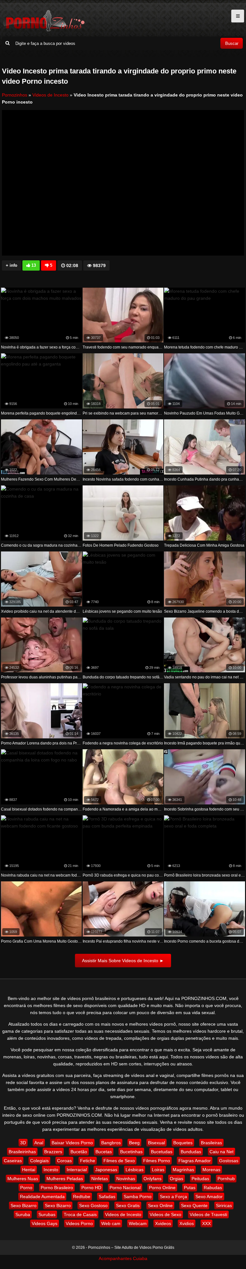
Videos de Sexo (165, 1214)
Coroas (64, 1160)
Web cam (110, 1223)
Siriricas (224, 1205)
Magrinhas (183, 1169)
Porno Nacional (125, 1187)
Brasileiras (211, 1142)
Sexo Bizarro (24, 1205)
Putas (189, 1187)
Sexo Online (160, 1205)
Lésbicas (135, 1169)
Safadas (107, 1196)
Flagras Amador (194, 1160)
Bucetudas (161, 1151)
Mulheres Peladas (64, 1178)
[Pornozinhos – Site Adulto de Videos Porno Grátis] (43, 30)
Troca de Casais (80, 1214)
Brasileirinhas (22, 1151)
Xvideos (163, 1223)
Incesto (51, 1169)
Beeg (134, 1142)
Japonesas (106, 1169)
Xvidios (186, 1223)
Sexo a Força (173, 1196)
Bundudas (191, 1151)
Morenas (211, 1169)
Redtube (81, 1196)
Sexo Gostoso (93, 1205)
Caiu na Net (221, 1151)
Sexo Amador (209, 1196)
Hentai (28, 1169)
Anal (38, 1142)
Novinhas (125, 1178)
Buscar (231, 43)
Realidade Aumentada (42, 1196)
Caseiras (13, 1160)
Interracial (77, 1169)
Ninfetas (99, 1178)
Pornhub (226, 1178)
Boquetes (183, 1142)
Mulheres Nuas (22, 1178)
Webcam (138, 1223)
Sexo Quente (194, 1205)
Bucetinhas (131, 1151)
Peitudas (200, 1178)
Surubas (46, 1214)
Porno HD (91, 1187)
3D (23, 1142)
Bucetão (78, 1151)
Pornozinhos (14, 94)
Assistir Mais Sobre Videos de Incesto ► (123, 960)
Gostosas (228, 1160)
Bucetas (103, 1151)
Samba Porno (138, 1196)
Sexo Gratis (128, 1205)
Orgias (176, 1178)
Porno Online (162, 1187)
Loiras (158, 1169)
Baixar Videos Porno (72, 1142)
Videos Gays (44, 1223)
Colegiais (39, 1160)
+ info (11, 265)
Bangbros (111, 1142)
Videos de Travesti (208, 1214)
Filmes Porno (156, 1160)
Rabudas (213, 1187)
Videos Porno (79, 1223)
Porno (26, 1187)
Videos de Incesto (50, 94)
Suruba (22, 1214)
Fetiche (87, 1160)
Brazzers (53, 1151)
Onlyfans (152, 1178)
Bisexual (156, 1142)
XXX (206, 1223)
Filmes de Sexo (119, 1160)
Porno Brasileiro (57, 1187)
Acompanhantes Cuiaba (123, 1258)
